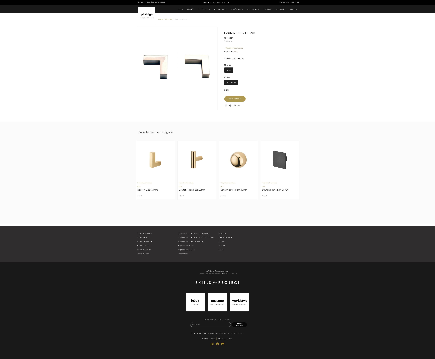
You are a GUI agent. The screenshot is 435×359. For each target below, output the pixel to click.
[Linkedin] (222, 343)
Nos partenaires (220, 9)
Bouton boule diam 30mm (234, 189)
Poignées (191, 9)
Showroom (267, 9)
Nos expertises (253, 9)
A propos (293, 9)
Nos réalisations (237, 9)
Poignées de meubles (234, 48)
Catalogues (280, 9)
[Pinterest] (217, 343)
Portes (180, 9)
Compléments (204, 9)
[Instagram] (212, 343)
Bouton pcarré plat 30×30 (275, 189)
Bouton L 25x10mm (147, 189)
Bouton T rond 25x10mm (192, 189)
